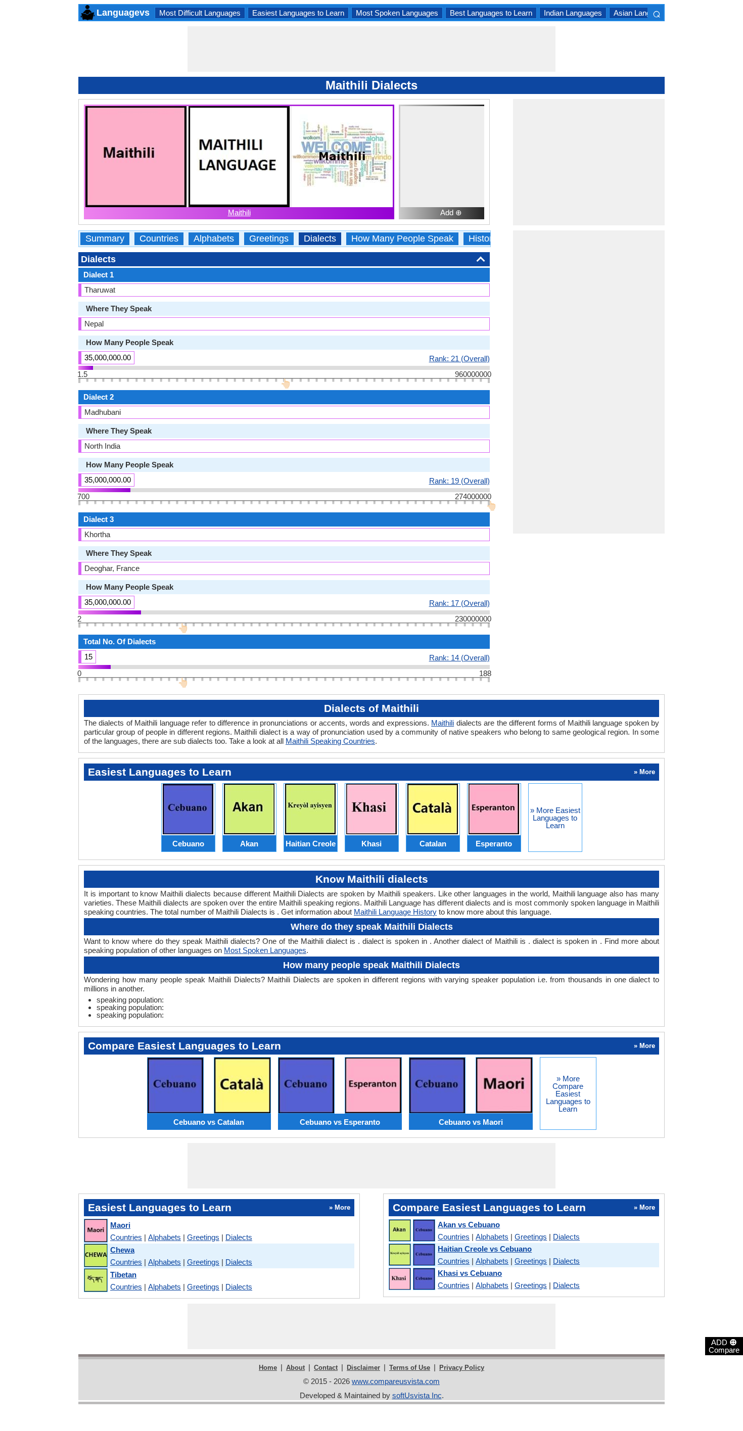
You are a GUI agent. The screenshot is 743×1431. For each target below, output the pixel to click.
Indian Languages (573, 13)
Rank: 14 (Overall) (459, 657)
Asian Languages (642, 13)
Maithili (239, 212)
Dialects (320, 239)
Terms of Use (409, 1367)
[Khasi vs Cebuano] (411, 1279)
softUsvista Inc (417, 1395)
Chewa (122, 1250)
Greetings (269, 239)
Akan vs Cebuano (469, 1224)
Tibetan (123, 1274)
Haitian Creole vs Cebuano (485, 1249)
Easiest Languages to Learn (298, 13)
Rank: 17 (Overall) (459, 603)
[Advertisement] (371, 49)
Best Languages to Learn (491, 13)
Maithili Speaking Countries (330, 741)
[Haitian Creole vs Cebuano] (411, 1255)
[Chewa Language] (95, 1256)
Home (268, 1367)
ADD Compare (724, 1345)
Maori (120, 1225)
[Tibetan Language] (95, 1280)
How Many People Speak (402, 239)
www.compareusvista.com (396, 1381)
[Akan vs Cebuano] (411, 1231)
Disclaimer (363, 1367)
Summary (104, 239)
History (483, 239)
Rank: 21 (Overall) (459, 358)
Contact (326, 1367)
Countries (159, 239)
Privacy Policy (461, 1367)
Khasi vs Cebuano (470, 1273)
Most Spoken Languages (397, 13)
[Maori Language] (95, 1231)
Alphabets (214, 239)
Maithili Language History (395, 912)
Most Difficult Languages (200, 13)
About (295, 1367)
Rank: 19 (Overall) (459, 480)
